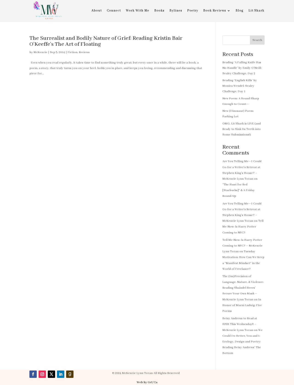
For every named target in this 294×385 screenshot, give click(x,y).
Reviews (84, 52)
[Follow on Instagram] (42, 374)
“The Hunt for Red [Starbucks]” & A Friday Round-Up (238, 190)
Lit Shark (256, 11)
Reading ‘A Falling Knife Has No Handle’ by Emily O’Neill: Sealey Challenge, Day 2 (242, 67)
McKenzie (40, 52)
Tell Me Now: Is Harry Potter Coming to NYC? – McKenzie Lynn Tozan (242, 245)
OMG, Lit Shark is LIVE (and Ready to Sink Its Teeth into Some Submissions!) (241, 129)
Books (159, 11)
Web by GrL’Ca (147, 382)
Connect (114, 11)
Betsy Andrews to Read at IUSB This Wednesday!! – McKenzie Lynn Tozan (239, 324)
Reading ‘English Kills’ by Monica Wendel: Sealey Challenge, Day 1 (239, 85)
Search (257, 40)
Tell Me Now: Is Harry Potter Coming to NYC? (242, 226)
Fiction (72, 52)
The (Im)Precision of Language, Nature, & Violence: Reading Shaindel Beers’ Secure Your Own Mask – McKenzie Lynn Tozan (243, 288)
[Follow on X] (51, 374)
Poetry (192, 11)
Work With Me (137, 11)
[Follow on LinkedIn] (60, 374)
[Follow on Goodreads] (70, 374)
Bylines (176, 11)
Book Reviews (214, 11)
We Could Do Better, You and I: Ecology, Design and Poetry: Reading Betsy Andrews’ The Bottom (242, 341)
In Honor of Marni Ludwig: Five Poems (242, 305)
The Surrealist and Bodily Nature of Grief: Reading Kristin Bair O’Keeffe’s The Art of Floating (105, 41)
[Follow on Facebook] (33, 374)
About (96, 11)
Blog (239, 11)
